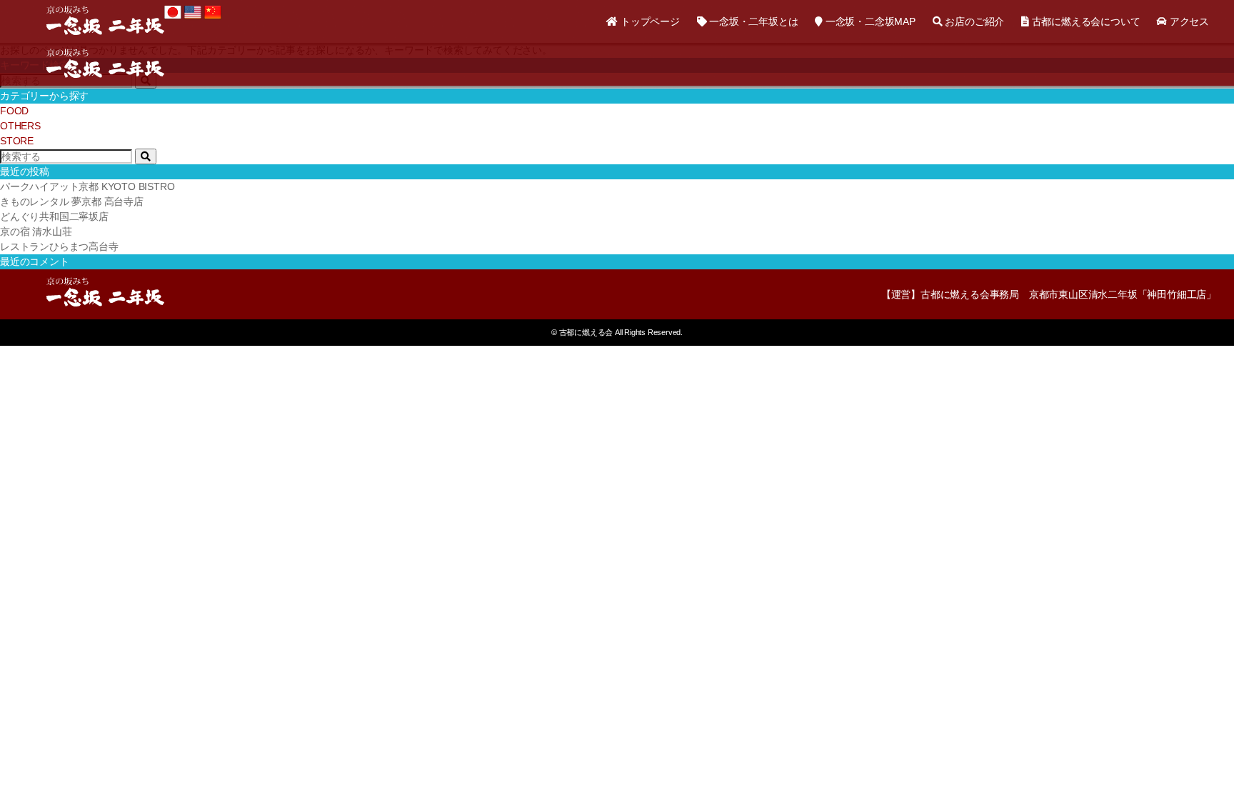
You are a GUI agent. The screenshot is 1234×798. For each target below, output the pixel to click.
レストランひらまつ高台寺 (59, 246)
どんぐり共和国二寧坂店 (54, 216)
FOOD (14, 110)
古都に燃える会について (1084, 21)
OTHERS (20, 125)
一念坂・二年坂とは (752, 21)
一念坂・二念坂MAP (869, 21)
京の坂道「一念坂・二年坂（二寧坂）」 (105, 20)
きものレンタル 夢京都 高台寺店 (72, 201)
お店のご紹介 (973, 21)
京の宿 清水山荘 (35, 231)
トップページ (648, 21)
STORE (17, 140)
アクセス (1188, 21)
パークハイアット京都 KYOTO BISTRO (87, 186)
